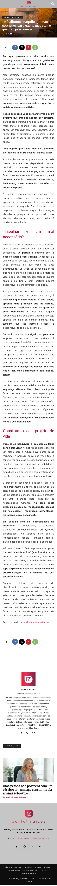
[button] (5, 4)
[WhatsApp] (35, 47)
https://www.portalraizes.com (28, 694)
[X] (22, 47)
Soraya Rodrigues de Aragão (15, 797)
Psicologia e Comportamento (12, 17)
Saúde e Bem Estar (30, 870)
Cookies (28, 867)
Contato (47, 867)
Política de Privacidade (13, 867)
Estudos (44, 870)
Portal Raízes (11, 34)
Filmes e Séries (14, 870)
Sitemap (38, 867)
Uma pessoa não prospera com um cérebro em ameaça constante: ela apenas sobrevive (27, 789)
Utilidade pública (28, 873)
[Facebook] (15, 47)
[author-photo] (28, 685)
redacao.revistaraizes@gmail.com (33, 838)
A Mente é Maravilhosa (36, 622)
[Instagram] (28, 733)
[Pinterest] (28, 47)
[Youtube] (34, 733)
